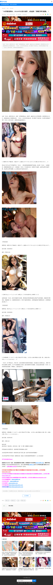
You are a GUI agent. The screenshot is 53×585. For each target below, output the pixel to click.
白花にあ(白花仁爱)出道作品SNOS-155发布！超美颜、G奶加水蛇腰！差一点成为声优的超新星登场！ (9, 554)
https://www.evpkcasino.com (16, 485)
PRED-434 (23, 500)
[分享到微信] (45, 14)
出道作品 (29, 582)
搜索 (34, 580)
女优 (26, 582)
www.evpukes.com (13, 483)
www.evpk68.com (14, 481)
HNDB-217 (13, 500)
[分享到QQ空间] (50, 14)
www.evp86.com (39, 462)
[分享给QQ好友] (48, 14)
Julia (18, 500)
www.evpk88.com (16, 479)
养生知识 (11, 8)
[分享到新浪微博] (43, 14)
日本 (24, 582)
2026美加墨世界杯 (5, 4)
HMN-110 (7, 500)
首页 (7, 8)
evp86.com (31, 464)
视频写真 (33, 582)
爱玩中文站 (3, 1)
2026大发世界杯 (13, 4)
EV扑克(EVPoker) (8, 459)
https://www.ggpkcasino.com (16, 486)
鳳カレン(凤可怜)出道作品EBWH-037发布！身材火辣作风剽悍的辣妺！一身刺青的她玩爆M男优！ (26, 554)
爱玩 (5, 14)
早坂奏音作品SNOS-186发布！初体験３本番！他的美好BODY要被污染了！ (26, 570)
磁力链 (21, 582)
